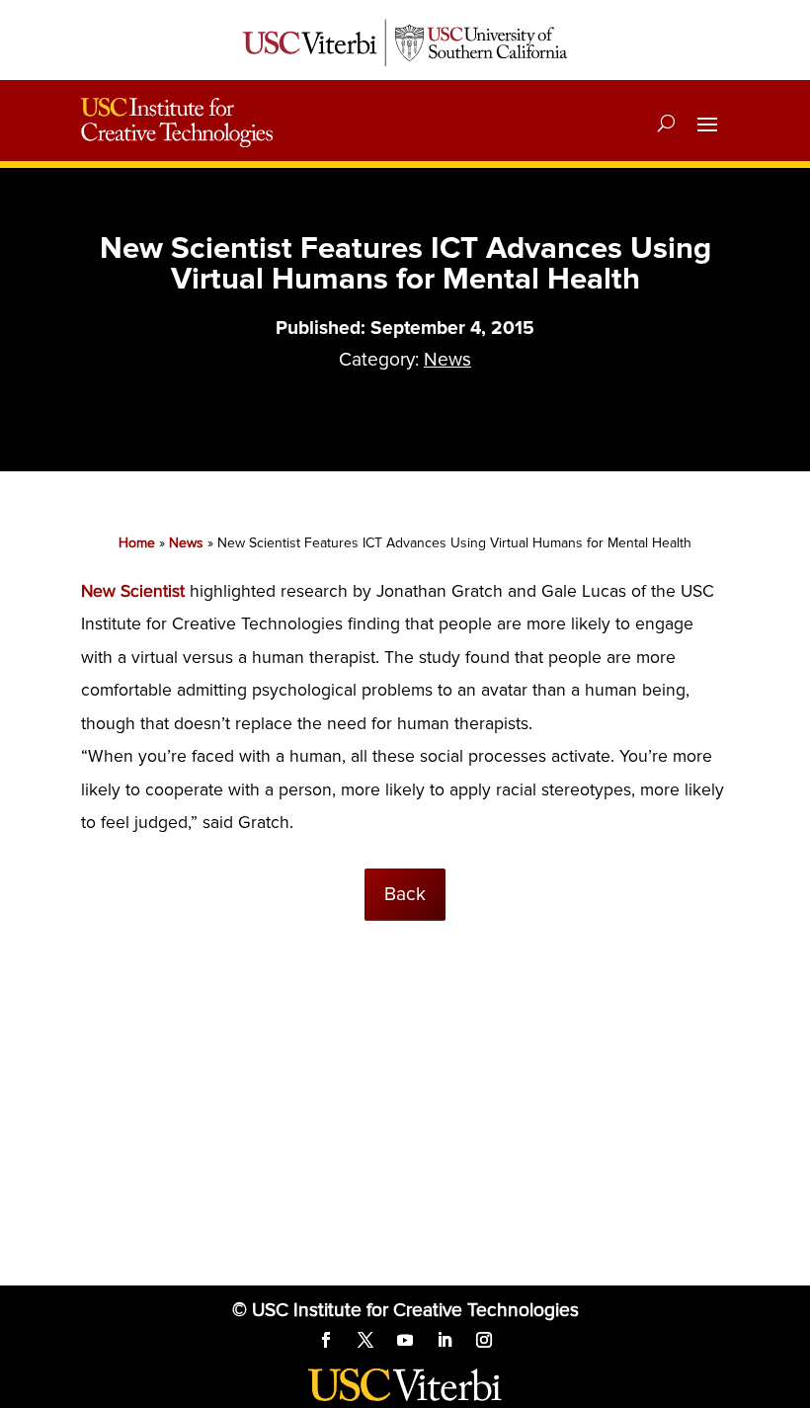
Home (137, 543)
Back (405, 894)
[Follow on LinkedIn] (444, 1340)
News (447, 360)
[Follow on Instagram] (484, 1340)
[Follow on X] (365, 1340)
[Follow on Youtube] (405, 1340)
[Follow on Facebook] (326, 1340)
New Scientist (133, 591)
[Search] (666, 122)
